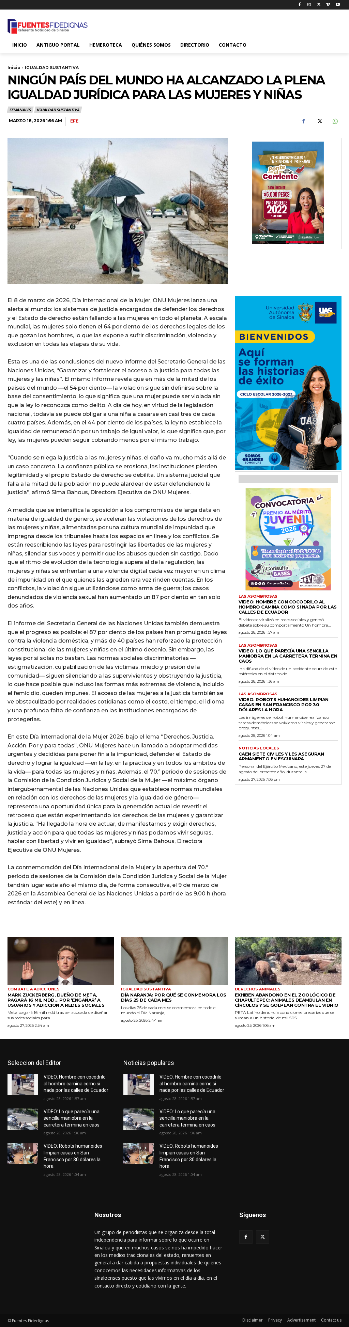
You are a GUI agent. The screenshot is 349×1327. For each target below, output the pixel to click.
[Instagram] (309, 5)
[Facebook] (300, 5)
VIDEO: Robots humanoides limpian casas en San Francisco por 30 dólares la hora (284, 704)
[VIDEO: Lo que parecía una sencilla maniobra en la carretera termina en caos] (22, 1119)
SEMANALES (20, 109)
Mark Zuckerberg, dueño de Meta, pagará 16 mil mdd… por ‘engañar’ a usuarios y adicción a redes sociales (55, 1000)
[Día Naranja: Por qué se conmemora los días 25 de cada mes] (174, 961)
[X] (319, 5)
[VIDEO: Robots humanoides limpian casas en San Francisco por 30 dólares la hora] (22, 1153)
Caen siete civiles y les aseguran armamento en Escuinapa (281, 756)
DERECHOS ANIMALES (257, 989)
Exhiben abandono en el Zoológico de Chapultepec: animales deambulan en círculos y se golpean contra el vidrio (286, 1000)
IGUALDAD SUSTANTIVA (52, 67)
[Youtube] (338, 5)
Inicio (13, 67)
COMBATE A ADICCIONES (33, 989)
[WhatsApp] (335, 121)
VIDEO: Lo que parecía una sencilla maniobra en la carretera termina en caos (288, 656)
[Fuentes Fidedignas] (47, 26)
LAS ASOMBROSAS (258, 596)
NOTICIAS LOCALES (259, 748)
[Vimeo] (328, 5)
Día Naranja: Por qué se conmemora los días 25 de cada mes (173, 997)
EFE (74, 121)
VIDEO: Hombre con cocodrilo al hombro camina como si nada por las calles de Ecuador (288, 607)
